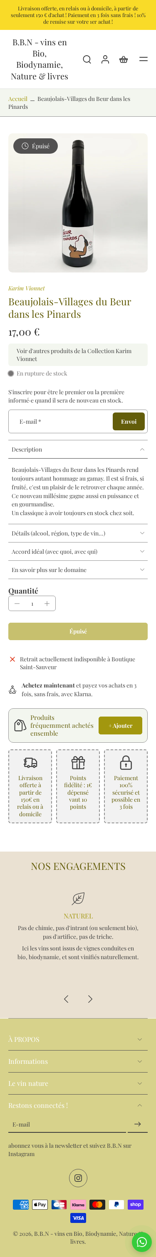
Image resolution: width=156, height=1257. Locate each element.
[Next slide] (90, 999)
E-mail (30, 421)
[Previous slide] (66, 999)
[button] (143, 59)
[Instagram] (78, 1178)
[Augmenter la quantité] (47, 603)
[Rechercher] (87, 59)
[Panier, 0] (123, 59)
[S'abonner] (138, 1124)
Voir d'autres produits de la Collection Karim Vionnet (74, 354)
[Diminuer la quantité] (17, 603)
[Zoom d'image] (78, 203)
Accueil (17, 98)
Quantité (23, 590)
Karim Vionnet (26, 288)
